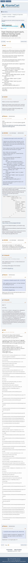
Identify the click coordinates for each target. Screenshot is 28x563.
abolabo (5, 133)
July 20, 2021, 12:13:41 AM (7, 257)
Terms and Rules (13, 558)
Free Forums (8, 561)
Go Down (3, 41)
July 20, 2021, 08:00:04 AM (7, 302)
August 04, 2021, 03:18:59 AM (7, 528)
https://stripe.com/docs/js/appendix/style (11, 223)
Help (8, 558)
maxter (5, 97)
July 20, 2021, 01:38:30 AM (7, 277)
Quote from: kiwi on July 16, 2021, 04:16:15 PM (13, 138)
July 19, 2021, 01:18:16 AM (7, 118)
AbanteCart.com (11, 551)
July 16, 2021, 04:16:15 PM (7, 47)
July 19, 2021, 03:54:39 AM (7, 135)
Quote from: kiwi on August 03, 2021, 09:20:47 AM (14, 531)
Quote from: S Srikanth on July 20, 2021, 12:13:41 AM (14, 280)
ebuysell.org (10, 268)
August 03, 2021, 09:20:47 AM (8, 332)
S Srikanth (6, 255)
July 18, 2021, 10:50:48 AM (7, 99)
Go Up (2, 545)
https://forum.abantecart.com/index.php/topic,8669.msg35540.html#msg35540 (14, 126)
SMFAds (3, 561)
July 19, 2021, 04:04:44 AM (7, 242)
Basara (5, 116)
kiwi (4, 45)
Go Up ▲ (19, 558)
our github (21, 247)
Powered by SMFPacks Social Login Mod (18, 561)
